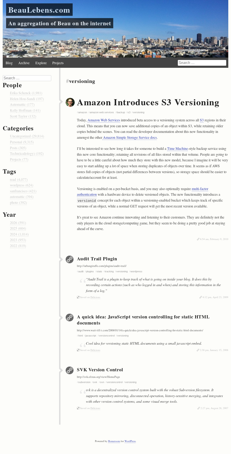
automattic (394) (21, 196)
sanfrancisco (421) (23, 190)
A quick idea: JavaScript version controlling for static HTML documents (143, 319)
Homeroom (114, 441)
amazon (82, 112)
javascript (90, 335)
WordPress (130, 441)
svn (102, 382)
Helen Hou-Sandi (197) (27, 98)
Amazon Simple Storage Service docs (129, 137)
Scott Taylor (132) (23, 116)
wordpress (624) (21, 185)
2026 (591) (18, 222)
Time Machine (177, 148)
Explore (41, 62)
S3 (202, 120)
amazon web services (102, 112)
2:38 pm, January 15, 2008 (214, 350)
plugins (90, 271)
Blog (9, 62)
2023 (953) (18, 239)
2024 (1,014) (19, 234)
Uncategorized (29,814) (27, 136)
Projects (58, 62)
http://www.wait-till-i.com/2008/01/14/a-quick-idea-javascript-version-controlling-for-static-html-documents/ (140, 330)
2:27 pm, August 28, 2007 (214, 408)
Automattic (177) (22, 104)
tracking (109, 271)
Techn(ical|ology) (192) (27, 153)
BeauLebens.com (39, 9)
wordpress (136, 271)
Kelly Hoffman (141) (25, 110)
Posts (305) (18, 147)
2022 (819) (18, 245)
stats (99, 271)
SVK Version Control (100, 369)
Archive (24, 62)
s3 (129, 112)
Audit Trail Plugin (97, 258)
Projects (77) (19, 159)
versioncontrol (107, 335)
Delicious (95, 297)
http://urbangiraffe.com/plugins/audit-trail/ (102, 266)
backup (121, 112)
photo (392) (18, 202)
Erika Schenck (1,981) (26, 92)
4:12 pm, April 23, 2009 (215, 297)
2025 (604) (18, 228)
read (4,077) (19, 179)
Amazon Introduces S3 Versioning (148, 101)
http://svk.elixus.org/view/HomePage (98, 377)
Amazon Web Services (104, 120)
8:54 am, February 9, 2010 (214, 239)
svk (95, 382)
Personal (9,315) (22, 141)
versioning (138, 112)
